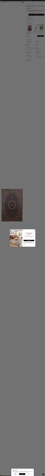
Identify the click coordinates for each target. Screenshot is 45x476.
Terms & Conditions (24, 243)
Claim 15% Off (29, 240)
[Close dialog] (34, 230)
